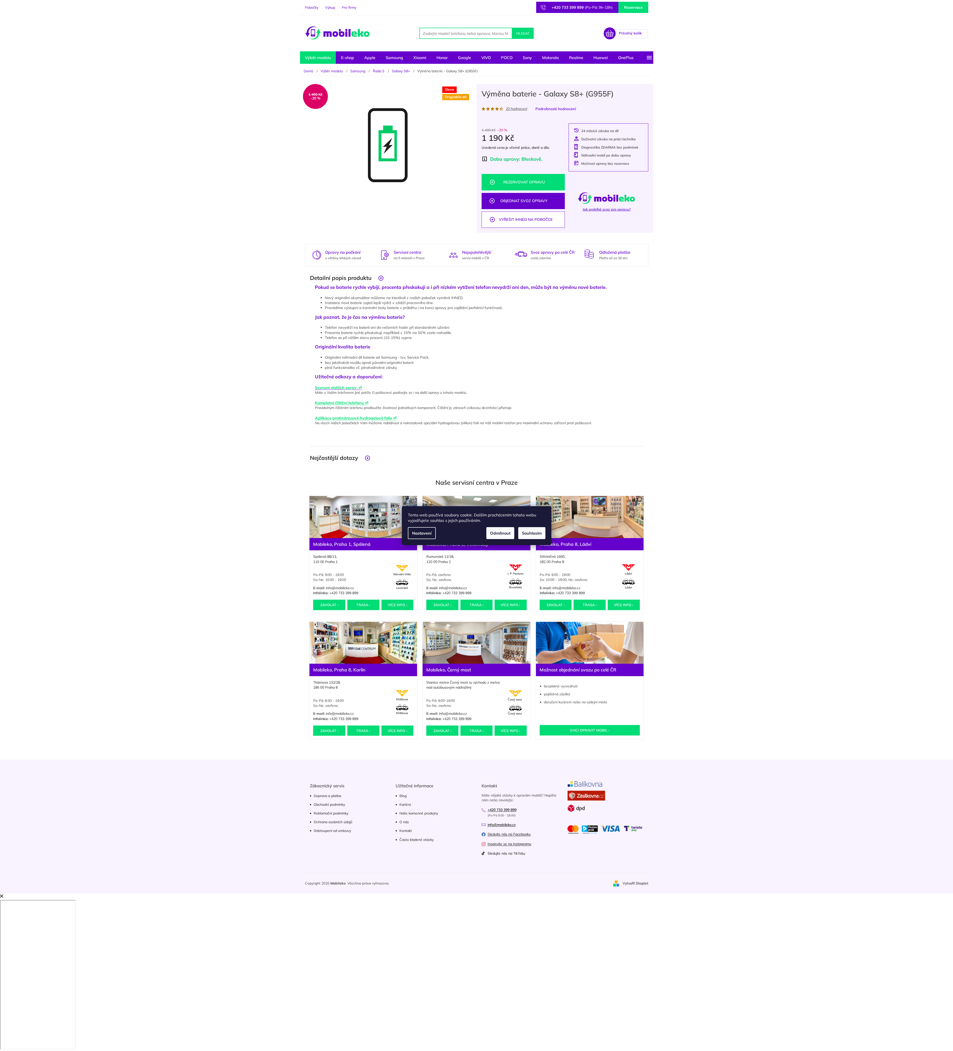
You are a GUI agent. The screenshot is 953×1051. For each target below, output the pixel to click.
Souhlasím (532, 533)
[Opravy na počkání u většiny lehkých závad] (316, 254)
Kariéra (405, 804)
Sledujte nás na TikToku (506, 853)
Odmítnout (500, 533)
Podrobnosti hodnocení (555, 108)
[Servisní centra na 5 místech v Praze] (384, 254)
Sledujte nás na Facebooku (509, 834)
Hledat (523, 33)
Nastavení (422, 533)
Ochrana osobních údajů (333, 822)
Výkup (330, 7)
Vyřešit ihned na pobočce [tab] (526, 219)
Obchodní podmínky (329, 804)
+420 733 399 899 (343, 593)
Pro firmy (349, 7)
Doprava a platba (327, 796)
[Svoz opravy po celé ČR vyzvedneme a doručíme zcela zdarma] (520, 254)
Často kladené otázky (416, 839)
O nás (404, 822)
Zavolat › (329, 605)
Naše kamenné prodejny (418, 813)
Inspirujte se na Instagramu (509, 844)
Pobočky (311, 7)
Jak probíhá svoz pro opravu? (607, 209)
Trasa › (363, 605)
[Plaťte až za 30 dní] (589, 254)
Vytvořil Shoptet (635, 883)
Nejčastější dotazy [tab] (334, 457)
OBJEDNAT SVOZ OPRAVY (523, 200)
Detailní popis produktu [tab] (340, 277)
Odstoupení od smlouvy (332, 830)
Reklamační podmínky (331, 813)
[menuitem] (318, 57)
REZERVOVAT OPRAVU (524, 182)
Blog (403, 796)
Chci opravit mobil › (589, 730)
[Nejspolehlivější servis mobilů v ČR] (453, 254)
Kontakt (405, 830)
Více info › (397, 605)
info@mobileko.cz (340, 588)
